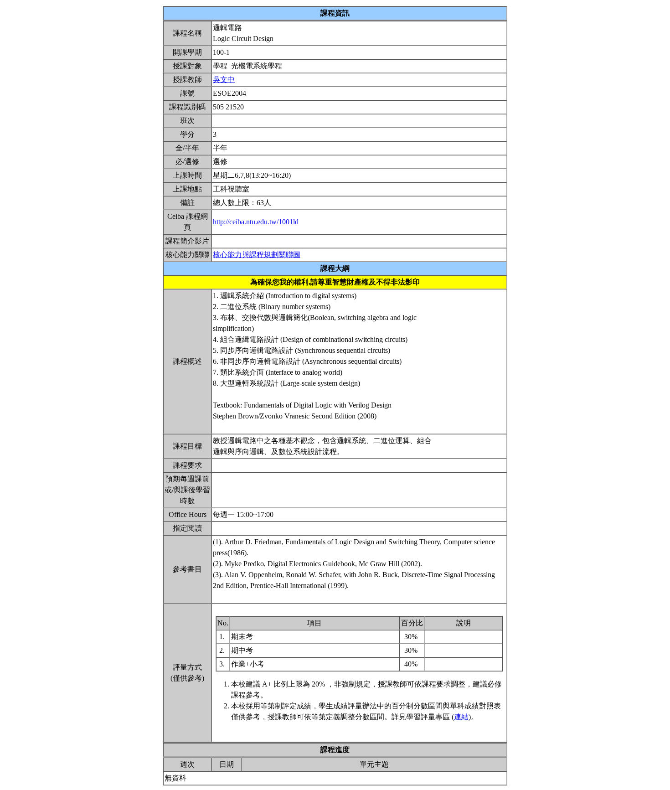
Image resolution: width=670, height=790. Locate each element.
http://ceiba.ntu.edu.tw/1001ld (256, 222)
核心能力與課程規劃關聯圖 (256, 254)
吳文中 (224, 79)
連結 (461, 717)
